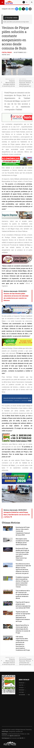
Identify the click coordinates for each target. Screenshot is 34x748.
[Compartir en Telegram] (26, 8)
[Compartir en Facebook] (16, 8)
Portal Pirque (7, 52)
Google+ (21, 687)
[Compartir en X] (23, 8)
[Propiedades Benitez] (8, 684)
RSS (29, 694)
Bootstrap (4, 734)
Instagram (22, 694)
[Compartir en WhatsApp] (20, 8)
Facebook (21, 682)
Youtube (21, 692)
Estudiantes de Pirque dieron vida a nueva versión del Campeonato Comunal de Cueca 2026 (23, 531)
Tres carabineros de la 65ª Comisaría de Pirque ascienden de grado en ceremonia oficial (23, 594)
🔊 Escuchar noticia (11, 18)
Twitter (21, 685)
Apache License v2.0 (15, 735)
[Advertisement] (17, 712)
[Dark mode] (27, 2)
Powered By (10, 743)
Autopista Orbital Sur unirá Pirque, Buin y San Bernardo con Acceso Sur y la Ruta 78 (17, 514)
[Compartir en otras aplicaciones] (30, 8)
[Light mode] (24, 2)
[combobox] (31, 2)
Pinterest (21, 690)
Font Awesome (5, 738)
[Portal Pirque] (9, 2)
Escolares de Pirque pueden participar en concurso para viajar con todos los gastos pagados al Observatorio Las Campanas (22, 554)
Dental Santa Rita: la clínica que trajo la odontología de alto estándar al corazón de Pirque (23, 629)
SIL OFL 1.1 (22, 738)
